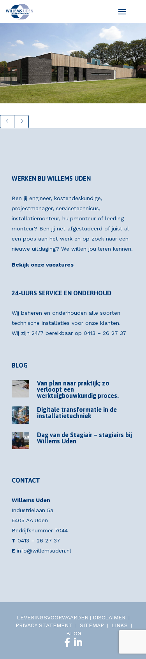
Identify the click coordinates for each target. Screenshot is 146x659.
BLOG (73, 633)
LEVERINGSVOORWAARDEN (52, 617)
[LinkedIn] (78, 642)
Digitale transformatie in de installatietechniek (77, 412)
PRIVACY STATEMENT (44, 625)
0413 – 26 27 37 (105, 333)
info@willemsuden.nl (44, 550)
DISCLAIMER (109, 617)
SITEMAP (92, 625)
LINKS (119, 625)
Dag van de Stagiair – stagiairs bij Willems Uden (84, 438)
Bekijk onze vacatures (43, 265)
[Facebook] (67, 642)
